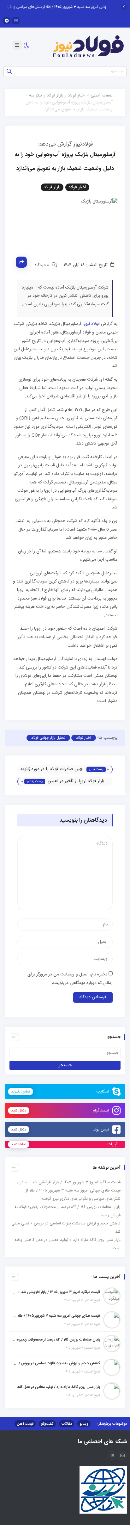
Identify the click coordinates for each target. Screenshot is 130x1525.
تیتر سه (35, 95)
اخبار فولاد (77, 95)
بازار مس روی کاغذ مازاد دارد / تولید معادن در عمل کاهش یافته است (56, 1387)
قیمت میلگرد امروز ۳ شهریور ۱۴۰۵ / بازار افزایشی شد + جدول (69, 1182)
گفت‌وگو (47, 1424)
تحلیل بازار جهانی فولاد (48, 738)
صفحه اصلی (102, 95)
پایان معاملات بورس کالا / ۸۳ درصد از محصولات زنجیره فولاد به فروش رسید (56, 1339)
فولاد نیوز (92, 324)
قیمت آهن (25, 1424)
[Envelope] (15, 20)
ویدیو (84, 1424)
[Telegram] (6, 20)
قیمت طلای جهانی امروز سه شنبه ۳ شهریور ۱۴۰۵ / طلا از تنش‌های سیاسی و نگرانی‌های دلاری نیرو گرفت (56, 1316)
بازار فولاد (55, 95)
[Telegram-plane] (112, 1455)
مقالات (66, 1424)
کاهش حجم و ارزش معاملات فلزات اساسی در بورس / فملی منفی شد (56, 1363)
